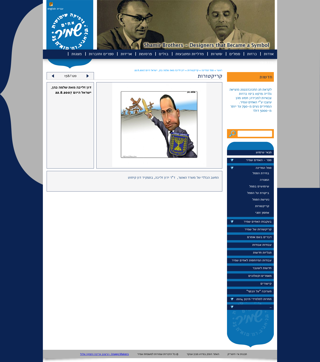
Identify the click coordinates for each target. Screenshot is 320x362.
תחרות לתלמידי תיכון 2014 (254, 299)
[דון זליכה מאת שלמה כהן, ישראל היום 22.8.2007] (159, 165)
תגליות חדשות (262, 252)
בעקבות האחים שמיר (258, 221)
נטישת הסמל (260, 199)
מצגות (76, 54)
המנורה (264, 179)
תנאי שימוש (264, 152)
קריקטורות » (191, 70)
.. (271, 306)
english (52, 9)
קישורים (266, 283)
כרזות (252, 54)
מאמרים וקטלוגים (260, 275)
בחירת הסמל (261, 173)
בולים (163, 54)
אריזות (126, 54)
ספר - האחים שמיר (259, 160)
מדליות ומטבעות (189, 54)
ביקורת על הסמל (258, 193)
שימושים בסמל (259, 186)
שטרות (216, 54)
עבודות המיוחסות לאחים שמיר (252, 260)
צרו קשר (266, 62)
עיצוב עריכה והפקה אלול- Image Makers (104, 354)
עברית (60, 9)
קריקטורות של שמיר (258, 229)
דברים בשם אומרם (259, 237)
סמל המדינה (264, 168)
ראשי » (218, 70)
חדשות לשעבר (262, 268)
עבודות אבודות (262, 245)
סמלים (234, 54)
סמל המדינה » (206, 70)
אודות (269, 54)
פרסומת (145, 54)
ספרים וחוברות (101, 54)
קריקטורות (262, 206)
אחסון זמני (262, 212)
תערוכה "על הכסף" (259, 291)
